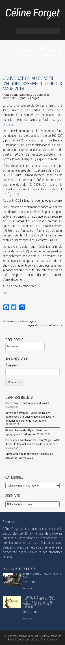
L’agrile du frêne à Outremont (43, 325)
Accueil (10, 54)
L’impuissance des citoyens (20, 321)
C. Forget (33, 98)
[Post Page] (12, 579)
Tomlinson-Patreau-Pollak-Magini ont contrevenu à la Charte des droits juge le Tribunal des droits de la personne (29, 416)
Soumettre (14, 382)
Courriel (11, 365)
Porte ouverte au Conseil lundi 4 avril (27, 403)
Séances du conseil (27, 54)
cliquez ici (9, 124)
